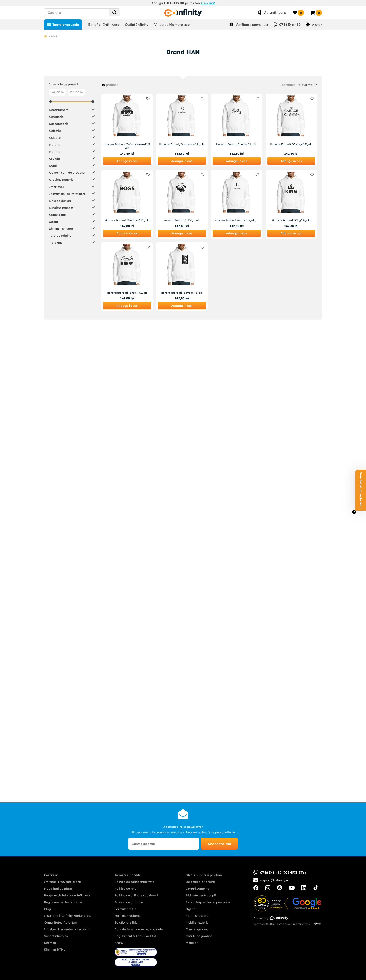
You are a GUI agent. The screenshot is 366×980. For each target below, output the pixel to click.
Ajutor (317, 24)
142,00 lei (57, 92)
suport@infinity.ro (274, 880)
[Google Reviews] (307, 903)
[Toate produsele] (63, 24)
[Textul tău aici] (255, 887)
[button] (72, 109)
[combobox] (90, 12)
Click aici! (208, 3)
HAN (54, 36)
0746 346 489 (290, 24)
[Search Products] (114, 12)
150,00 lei (76, 92)
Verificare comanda (252, 24)
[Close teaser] (354, 512)
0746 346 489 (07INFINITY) (283, 872)
